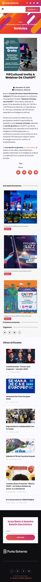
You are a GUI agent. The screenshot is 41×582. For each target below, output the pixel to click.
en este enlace (29, 147)
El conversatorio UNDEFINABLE (20, 499)
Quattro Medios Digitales (22, 578)
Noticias (27, 90)
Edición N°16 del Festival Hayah (20, 456)
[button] (2, 8)
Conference (18, 90)
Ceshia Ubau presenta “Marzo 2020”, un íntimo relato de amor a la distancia (20, 486)
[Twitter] (34, 2)
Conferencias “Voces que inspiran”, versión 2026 (18, 367)
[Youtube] (37, 2)
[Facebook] (30, 2)
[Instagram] (27, 2)
